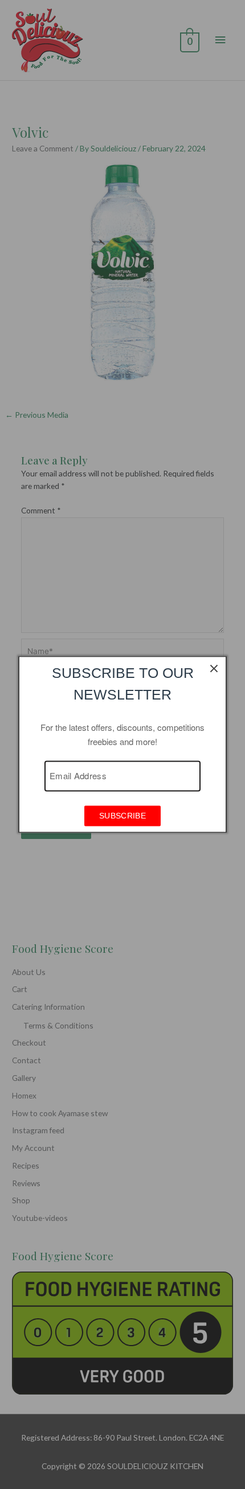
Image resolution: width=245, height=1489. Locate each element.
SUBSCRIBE (122, 816)
